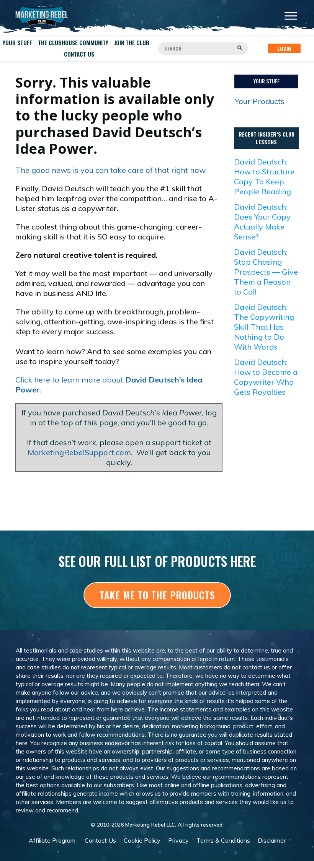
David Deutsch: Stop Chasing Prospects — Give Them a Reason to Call (266, 271)
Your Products (260, 101)
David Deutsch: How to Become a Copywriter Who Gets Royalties (266, 377)
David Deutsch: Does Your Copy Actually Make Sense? (262, 221)
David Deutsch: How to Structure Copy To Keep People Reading (264, 176)
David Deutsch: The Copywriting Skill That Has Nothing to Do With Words (264, 327)
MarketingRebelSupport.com (79, 452)
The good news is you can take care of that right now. (111, 170)
